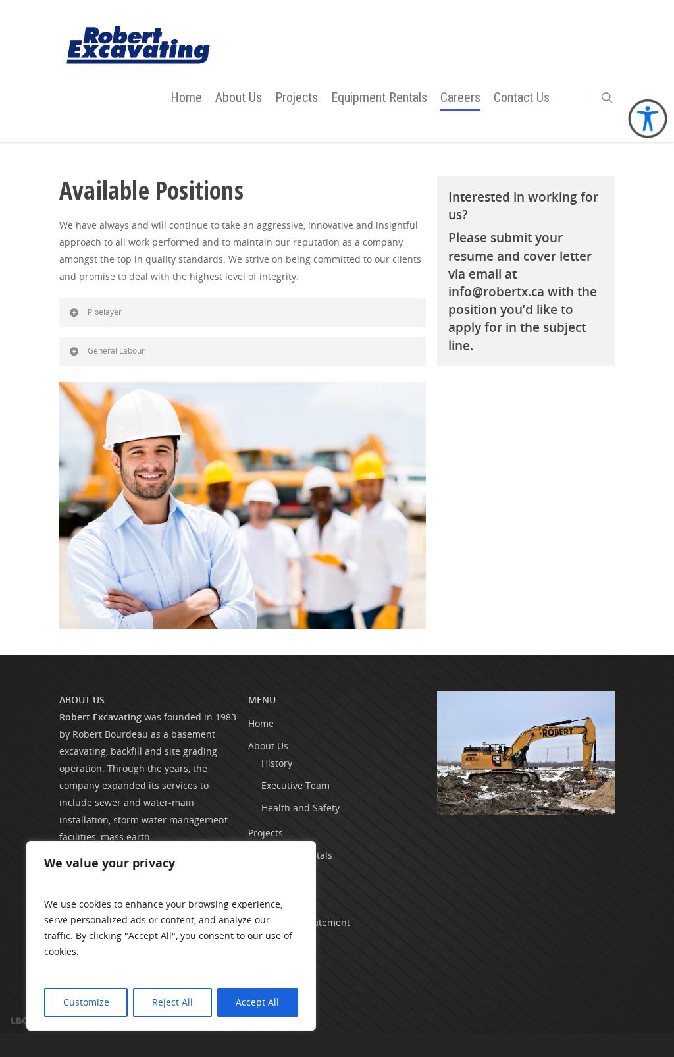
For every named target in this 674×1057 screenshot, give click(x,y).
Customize (86, 1002)
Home (186, 97)
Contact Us (522, 97)
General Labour (116, 350)
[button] (607, 97)
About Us (238, 97)
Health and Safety (300, 807)
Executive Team (295, 785)
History (276, 763)
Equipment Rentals (379, 97)
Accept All (257, 1002)
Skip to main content (68, 15)
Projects (296, 97)
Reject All (172, 1002)
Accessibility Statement (299, 922)
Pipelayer (105, 311)
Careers (460, 97)
